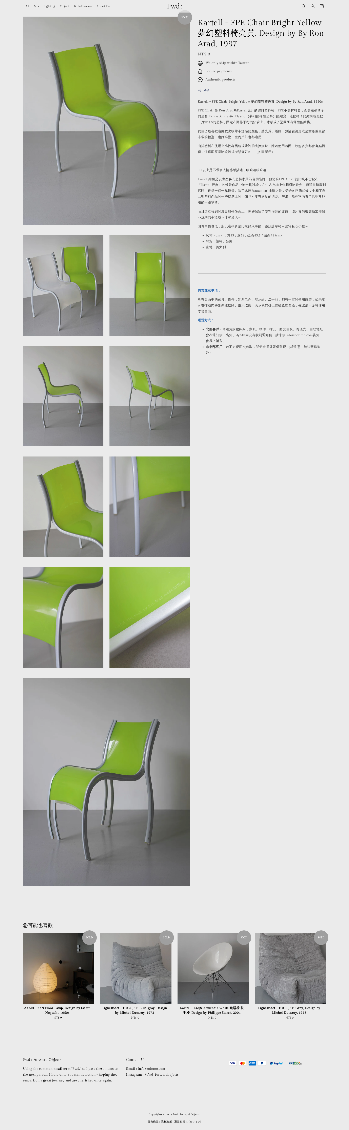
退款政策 (179, 1121)
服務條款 (153, 1121)
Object (64, 6)
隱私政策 (166, 1121)
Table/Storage (83, 6)
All (27, 6)
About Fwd (104, 6)
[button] (303, 6)
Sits (36, 6)
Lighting (49, 6)
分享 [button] (206, 90)
